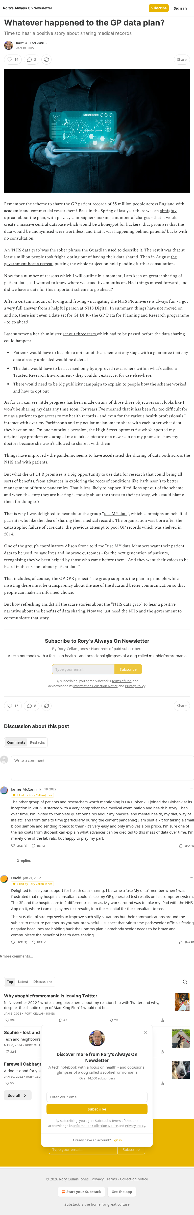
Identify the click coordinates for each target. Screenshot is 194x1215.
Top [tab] (10, 981)
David (16, 877)
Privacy (98, 1179)
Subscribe (159, 8)
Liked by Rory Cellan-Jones (34, 795)
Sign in (180, 8)
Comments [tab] (16, 742)
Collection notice (134, 1179)
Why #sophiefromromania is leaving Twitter (50, 995)
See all (14, 1095)
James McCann (24, 789)
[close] (145, 1032)
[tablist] (26, 742)
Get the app (122, 1191)
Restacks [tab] (37, 742)
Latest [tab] (23, 981)
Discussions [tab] (42, 981)
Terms (112, 1179)
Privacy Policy (135, 1125)
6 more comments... (16, 956)
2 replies (24, 860)
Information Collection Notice (95, 1125)
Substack (72, 1204)
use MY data (115, 513)
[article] (97, 1008)
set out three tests (80, 334)
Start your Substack (83, 1191)
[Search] (185, 982)
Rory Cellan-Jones (31, 43)
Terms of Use (121, 1120)
